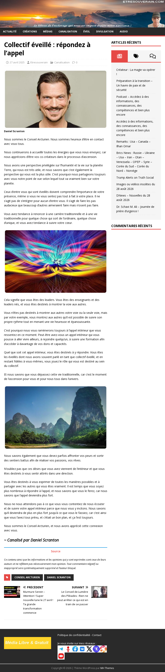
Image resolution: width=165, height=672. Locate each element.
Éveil (86, 31)
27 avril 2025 (17, 62)
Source (55, 551)
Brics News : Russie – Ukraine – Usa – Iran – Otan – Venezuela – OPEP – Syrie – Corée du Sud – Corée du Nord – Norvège (135, 162)
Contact (96, 635)
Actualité (9, 31)
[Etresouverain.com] (82, 25)
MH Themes (107, 668)
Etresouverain (39, 62)
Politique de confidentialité (74, 635)
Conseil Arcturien (27, 577)
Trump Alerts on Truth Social (135, 177)
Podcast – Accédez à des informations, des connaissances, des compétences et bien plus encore (133, 106)
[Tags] (136, 56)
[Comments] (152, 56)
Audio (124, 31)
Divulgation (104, 31)
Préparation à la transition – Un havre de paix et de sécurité (134, 85)
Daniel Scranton (59, 577)
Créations (30, 31)
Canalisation (68, 31)
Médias (47, 31)
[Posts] (119, 56)
